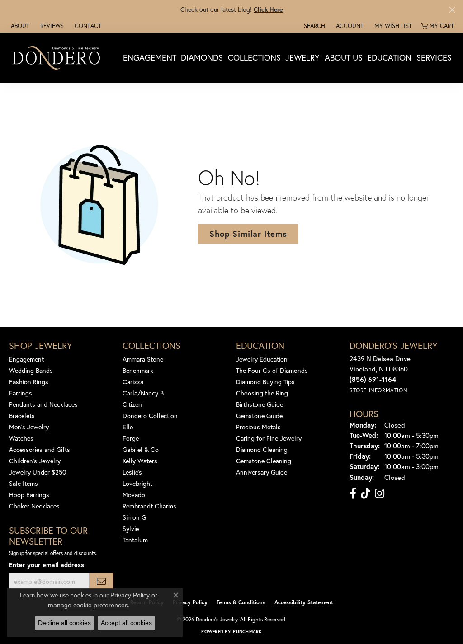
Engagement (149, 57)
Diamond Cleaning (262, 449)
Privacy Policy (190, 602)
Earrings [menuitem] (20, 393)
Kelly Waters (140, 460)
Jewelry (302, 57)
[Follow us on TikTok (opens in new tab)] (365, 493)
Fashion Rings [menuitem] (28, 381)
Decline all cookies (64, 622)
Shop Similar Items (248, 233)
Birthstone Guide (259, 404)
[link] (19, 26)
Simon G (134, 517)
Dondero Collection (150, 415)
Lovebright (137, 483)
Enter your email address (46, 564)
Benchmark (138, 370)
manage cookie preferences (88, 605)
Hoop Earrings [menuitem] (29, 494)
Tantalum (135, 540)
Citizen (132, 404)
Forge (131, 438)
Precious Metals (258, 427)
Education (389, 57)
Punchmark (247, 632)
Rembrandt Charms (149, 506)
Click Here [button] (268, 9)
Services (434, 57)
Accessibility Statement (303, 602)
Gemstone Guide (259, 415)
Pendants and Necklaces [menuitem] (43, 404)
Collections (254, 57)
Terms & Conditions (241, 602)
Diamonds (202, 57)
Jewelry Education (262, 359)
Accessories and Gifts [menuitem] (39, 449)
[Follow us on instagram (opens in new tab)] (379, 493)
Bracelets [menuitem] (22, 415)
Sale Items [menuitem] (23, 483)
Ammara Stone (143, 359)
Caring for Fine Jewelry (269, 438)
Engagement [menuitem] (26, 359)
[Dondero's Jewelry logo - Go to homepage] (58, 57)
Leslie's (132, 472)
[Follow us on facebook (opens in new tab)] (353, 493)
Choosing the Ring (262, 393)
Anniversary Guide (261, 472)
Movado (134, 494)
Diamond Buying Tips (265, 381)
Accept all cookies (126, 622)
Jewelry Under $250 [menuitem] (37, 472)
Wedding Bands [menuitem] (31, 370)
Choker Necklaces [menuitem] (34, 506)
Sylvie (131, 528)
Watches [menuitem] (21, 438)
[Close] (452, 9)
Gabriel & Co (141, 449)
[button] (313, 26)
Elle (128, 427)
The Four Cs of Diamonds (272, 370)
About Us (344, 57)
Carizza (133, 381)
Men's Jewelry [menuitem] (29, 427)
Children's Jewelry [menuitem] (35, 460)
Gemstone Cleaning (263, 460)
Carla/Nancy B (143, 393)
